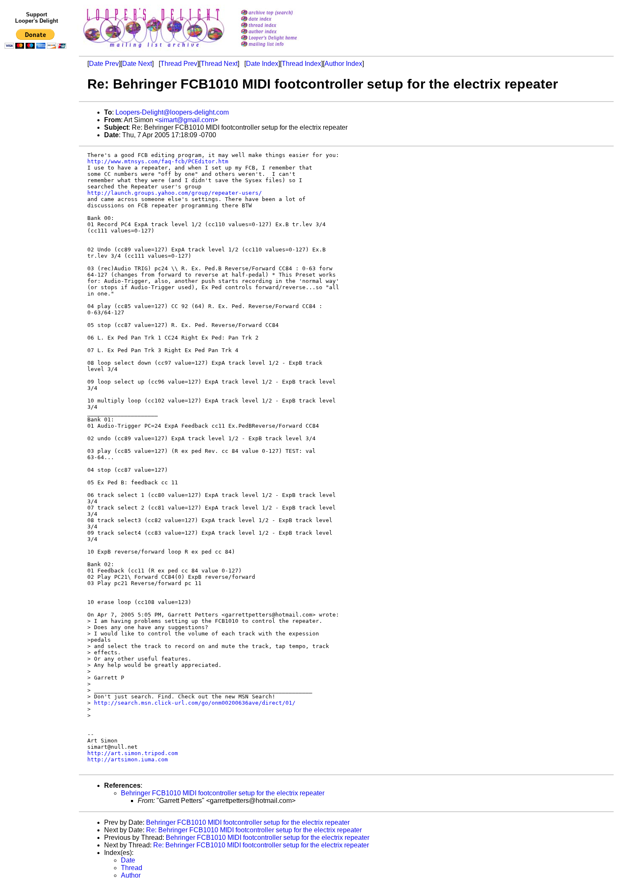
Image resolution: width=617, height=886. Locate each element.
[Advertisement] (37, 225)
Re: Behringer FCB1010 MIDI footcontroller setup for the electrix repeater (254, 830)
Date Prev (104, 63)
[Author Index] (279, 32)
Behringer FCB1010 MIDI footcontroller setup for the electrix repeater (222, 793)
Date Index (262, 63)
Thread (131, 867)
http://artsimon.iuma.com (127, 759)
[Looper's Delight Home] (279, 38)
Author (131, 875)
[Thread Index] (279, 25)
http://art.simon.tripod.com (132, 753)
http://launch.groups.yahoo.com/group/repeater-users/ (174, 193)
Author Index (343, 63)
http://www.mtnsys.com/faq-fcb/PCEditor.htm (157, 161)
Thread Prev (178, 63)
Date (128, 860)
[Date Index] (279, 19)
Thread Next (219, 63)
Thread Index (301, 63)
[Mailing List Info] (279, 48)
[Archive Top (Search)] (279, 13)
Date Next (137, 63)
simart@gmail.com (186, 119)
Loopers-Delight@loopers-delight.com (172, 112)
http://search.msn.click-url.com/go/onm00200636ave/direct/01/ (194, 703)
